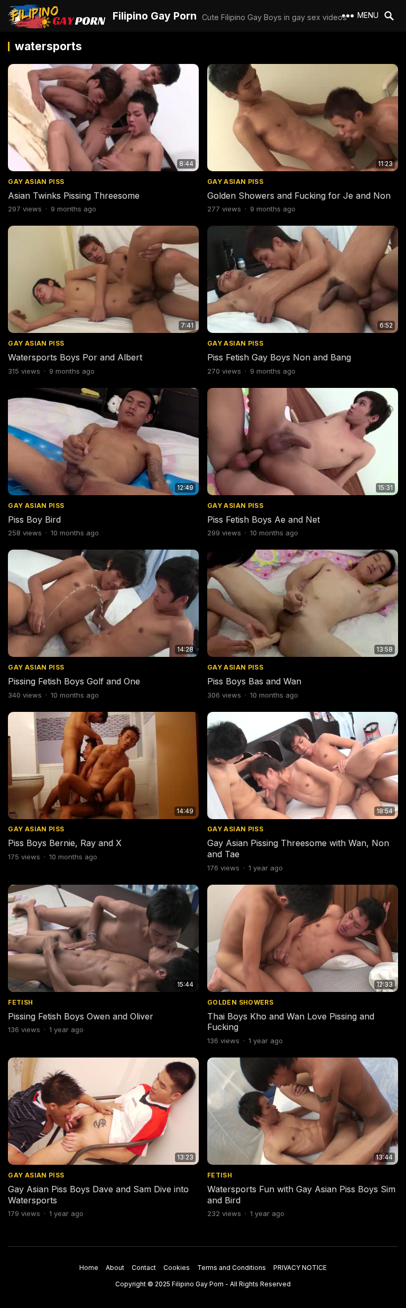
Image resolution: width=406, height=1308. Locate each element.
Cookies (176, 1268)
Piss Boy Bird (34, 519)
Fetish (20, 1002)
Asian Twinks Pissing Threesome (74, 195)
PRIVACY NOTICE (300, 1268)
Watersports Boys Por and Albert (75, 357)
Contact (144, 1268)
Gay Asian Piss (36, 181)
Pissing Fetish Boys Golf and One (74, 681)
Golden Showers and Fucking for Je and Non (299, 195)
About (115, 1268)
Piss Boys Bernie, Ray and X (65, 843)
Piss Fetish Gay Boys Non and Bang (279, 357)
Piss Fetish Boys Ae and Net (263, 519)
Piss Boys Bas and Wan (254, 681)
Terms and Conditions (231, 1268)
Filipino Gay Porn (155, 16)
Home (88, 1268)
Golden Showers (240, 1002)
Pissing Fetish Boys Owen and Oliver (80, 1016)
